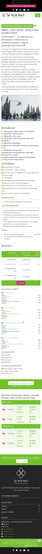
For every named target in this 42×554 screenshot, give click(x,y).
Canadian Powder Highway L (20, 409)
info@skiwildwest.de (8, 534)
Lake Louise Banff (9, 308)
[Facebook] (13, 10)
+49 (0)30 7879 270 (8, 531)
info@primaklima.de (8, 536)
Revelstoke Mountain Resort (12, 323)
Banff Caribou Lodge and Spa (13, 369)
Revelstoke (7, 362)
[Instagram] (20, 10)
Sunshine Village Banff (10, 338)
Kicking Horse (7, 292)
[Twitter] (17, 10)
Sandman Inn (8, 373)
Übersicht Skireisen (7, 512)
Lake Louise (7, 360)
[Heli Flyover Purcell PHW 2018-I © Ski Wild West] (21, 108)
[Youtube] (24, 10)
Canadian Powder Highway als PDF (21, 383)
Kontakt (4, 509)
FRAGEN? (21, 283)
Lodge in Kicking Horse (11, 371)
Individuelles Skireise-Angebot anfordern (21, 6)
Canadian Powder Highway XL (21, 419)
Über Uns (4, 506)
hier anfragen (21, 461)
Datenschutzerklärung (30, 545)
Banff (5, 355)
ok (39, 540)
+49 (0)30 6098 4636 (21, 2)
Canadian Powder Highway (20, 443)
